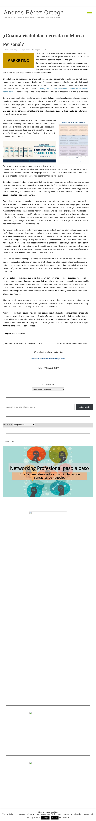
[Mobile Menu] (89, 14)
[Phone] (48, 3)
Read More (64, 817)
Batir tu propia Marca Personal (73, 344)
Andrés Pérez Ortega (34, 12)
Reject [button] (54, 817)
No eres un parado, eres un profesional (23, 344)
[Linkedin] (83, 3)
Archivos (7, 425)
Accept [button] (45, 817)
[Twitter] (58, 3)
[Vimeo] (68, 3)
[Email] (88, 3)
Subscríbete (84, 407)
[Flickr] (63, 3)
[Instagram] (78, 3)
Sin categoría (36, 50)
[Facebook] (53, 3)
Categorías (48, 384)
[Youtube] (73, 3)
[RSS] (93, 3)
